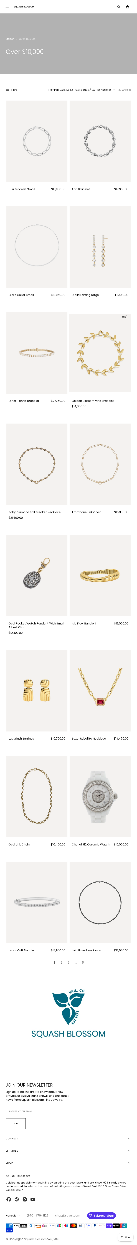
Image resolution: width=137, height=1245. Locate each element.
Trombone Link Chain (86, 512)
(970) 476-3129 (37, 1216)
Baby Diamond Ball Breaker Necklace (35, 512)
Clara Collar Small (21, 295)
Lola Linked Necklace (86, 950)
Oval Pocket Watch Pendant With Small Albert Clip (36, 625)
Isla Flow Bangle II (84, 624)
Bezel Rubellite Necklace (89, 739)
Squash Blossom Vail (38, 1239)
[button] (118, 7)
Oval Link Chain (19, 845)
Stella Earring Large (85, 295)
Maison (10, 39)
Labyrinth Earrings (21, 739)
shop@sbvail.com (67, 1216)
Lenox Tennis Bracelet (24, 401)
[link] (37, 141)
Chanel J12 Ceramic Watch (91, 845)
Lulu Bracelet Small (22, 189)
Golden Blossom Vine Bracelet (93, 401)
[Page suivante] (90, 963)
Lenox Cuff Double (21, 950)
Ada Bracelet (81, 189)
